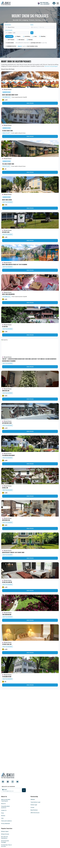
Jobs (2, 818)
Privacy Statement (5, 823)
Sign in (20, 46)
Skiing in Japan (4, 831)
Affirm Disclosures (35, 812)
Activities (27, 36)
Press (2, 813)
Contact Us (3, 810)
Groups (32, 807)
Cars (35, 36)
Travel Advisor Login (35, 802)
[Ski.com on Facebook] (3, 781)
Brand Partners (34, 810)
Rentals (30, 39)
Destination (8, 24)
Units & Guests (8, 30)
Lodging (10, 36)
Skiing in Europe (5, 834)
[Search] (31, 32)
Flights (18, 36)
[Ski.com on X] (8, 781)
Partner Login (34, 804)
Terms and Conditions (6, 820)
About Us (3, 803)
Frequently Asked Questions (5, 807)
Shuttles (43, 36)
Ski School (21, 39)
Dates (31, 24)
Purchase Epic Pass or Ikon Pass (6, 845)
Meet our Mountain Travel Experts (5, 800)
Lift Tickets (11, 39)
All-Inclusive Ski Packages (5, 841)
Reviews (3, 815)
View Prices (30, 103)
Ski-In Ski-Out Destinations (4, 837)
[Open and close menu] (57, 3)
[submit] (24, 790)
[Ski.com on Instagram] (12, 781)
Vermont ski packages (51, 66)
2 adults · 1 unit (11, 32)
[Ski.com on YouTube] (17, 781)
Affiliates (33, 799)
